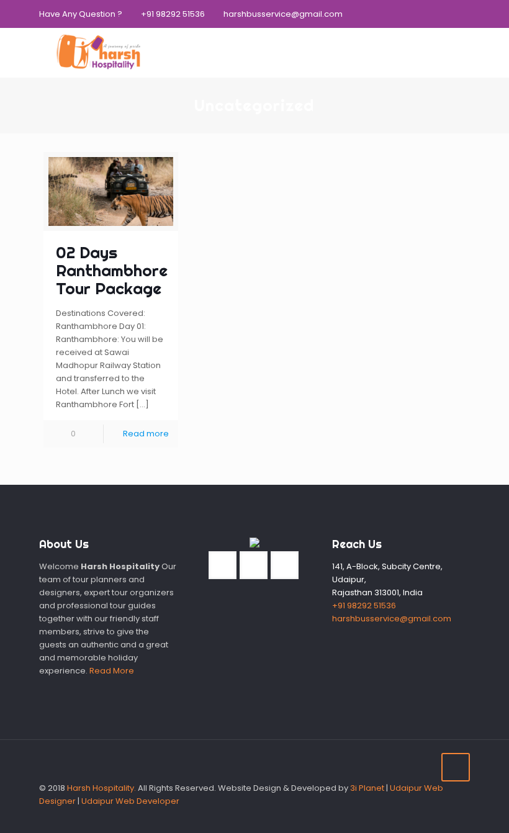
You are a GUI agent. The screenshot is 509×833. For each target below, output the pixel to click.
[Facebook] (429, 13)
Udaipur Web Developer (130, 801)
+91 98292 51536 (173, 14)
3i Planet (368, 788)
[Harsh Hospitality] (98, 53)
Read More (111, 671)
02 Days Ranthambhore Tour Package (112, 270)
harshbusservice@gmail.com (283, 14)
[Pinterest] (463, 13)
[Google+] (446, 13)
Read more (146, 433)
